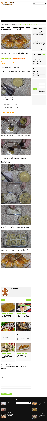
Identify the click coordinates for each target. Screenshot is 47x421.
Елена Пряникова (4, 32)
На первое (3, 20)
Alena (34, 34)
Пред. (3, 299)
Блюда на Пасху (36, 63)
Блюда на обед (35, 73)
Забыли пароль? (42, 91)
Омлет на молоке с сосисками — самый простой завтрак (39, 44)
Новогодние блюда (36, 59)
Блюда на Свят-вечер (37, 61)
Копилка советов (10, 313)
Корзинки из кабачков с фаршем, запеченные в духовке (39, 35)
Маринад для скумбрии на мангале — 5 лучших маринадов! (23, 336)
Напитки (25, 20)
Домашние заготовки (40, 20)
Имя (2, 377)
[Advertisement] (23, 12)
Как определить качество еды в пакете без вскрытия (10, 409)
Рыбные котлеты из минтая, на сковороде (22, 356)
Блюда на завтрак (36, 71)
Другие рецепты (31, 20)
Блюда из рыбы (18, 32)
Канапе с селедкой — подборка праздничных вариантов (7, 356)
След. (28, 299)
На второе (8, 20)
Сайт (1, 385)
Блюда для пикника (36, 57)
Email (2, 381)
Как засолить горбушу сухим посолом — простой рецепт (38, 40)
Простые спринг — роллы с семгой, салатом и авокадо (23, 316)
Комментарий (3, 368)
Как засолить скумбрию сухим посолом (7, 335)
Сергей (34, 31)
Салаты (12, 20)
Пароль (34, 86)
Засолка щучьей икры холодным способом (6, 316)
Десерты (20, 20)
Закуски (16, 20)
